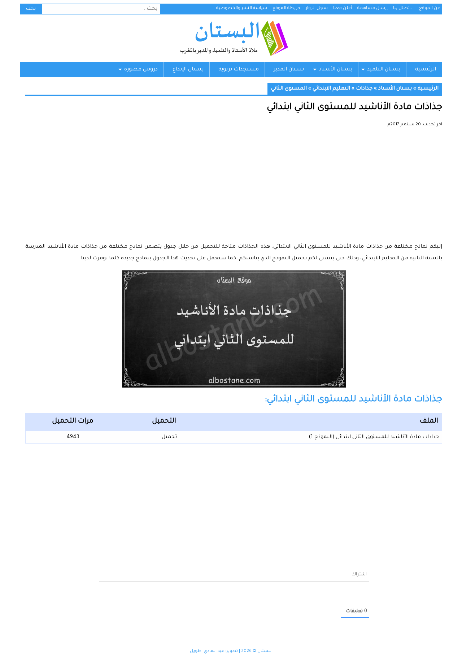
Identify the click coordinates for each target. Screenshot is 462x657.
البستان (233, 38)
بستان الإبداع (188, 70)
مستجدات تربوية (238, 70)
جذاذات (364, 89)
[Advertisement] (233, 187)
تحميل (169, 437)
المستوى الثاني (289, 89)
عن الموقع (429, 8)
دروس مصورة (141, 70)
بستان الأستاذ (335, 70)
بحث (31, 9)
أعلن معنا (342, 8)
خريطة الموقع (286, 8)
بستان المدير (289, 70)
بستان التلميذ (383, 70)
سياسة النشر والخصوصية (241, 8)
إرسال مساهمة (372, 8)
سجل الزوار (317, 8)
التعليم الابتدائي (331, 89)
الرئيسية (425, 70)
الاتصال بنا (403, 8)
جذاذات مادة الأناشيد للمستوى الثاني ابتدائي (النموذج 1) (374, 437)
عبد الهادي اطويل (207, 651)
